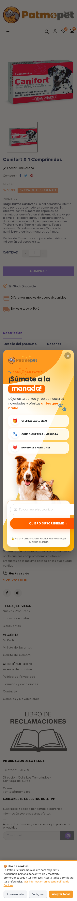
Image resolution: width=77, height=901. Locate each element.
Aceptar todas (61, 894)
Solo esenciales (15, 894)
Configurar (38, 894)
